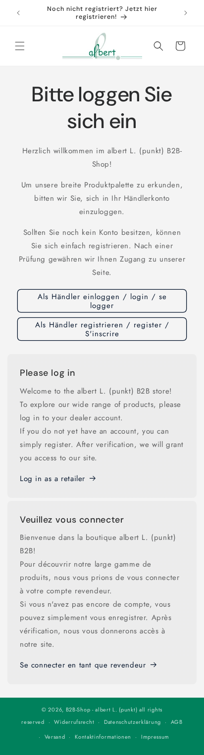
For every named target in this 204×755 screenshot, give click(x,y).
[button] (20, 46)
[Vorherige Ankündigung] (18, 13)
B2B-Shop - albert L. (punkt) (102, 709)
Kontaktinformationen (103, 737)
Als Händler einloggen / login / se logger (102, 301)
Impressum (155, 737)
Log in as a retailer (52, 478)
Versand (55, 737)
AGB (177, 722)
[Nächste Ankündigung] (186, 13)
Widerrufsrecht (74, 722)
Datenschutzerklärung (132, 722)
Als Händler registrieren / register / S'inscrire (102, 329)
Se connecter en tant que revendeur (83, 665)
